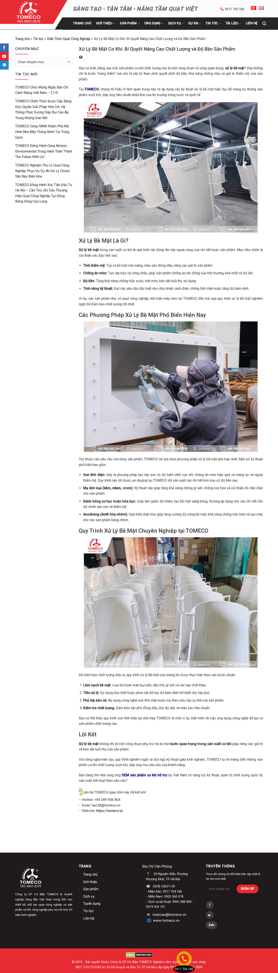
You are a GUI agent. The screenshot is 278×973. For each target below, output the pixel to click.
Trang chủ (82, 23)
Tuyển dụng (91, 903)
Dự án (193, 23)
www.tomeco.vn (166, 920)
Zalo (211, 924)
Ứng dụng (152, 23)
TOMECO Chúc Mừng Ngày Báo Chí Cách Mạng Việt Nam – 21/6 (41, 90)
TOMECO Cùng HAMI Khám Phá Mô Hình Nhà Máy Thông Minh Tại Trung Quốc (42, 131)
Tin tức (212, 23)
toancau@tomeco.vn (169, 914)
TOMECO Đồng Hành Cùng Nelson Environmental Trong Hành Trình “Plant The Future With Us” (43, 151)
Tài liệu (232, 23)
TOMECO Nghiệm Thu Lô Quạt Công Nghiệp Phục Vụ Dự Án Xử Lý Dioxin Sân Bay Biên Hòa (42, 170)
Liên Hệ (252, 23)
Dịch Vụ (174, 23)
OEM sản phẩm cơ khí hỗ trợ (144, 775)
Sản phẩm (128, 23)
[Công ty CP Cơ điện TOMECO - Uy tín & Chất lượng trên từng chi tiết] (34, 12)
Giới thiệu (104, 23)
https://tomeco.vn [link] (109, 811)
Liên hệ (88, 918)
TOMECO (91, 89)
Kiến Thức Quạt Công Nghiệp (68, 39)
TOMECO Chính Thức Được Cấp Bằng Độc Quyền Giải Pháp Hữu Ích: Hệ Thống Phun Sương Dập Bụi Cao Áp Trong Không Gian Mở (43, 109)
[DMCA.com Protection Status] (139, 955)
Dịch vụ (88, 896)
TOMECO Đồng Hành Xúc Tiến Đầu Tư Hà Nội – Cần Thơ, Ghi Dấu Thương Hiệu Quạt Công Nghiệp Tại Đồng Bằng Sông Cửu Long (43, 193)
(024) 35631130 (164, 886)
